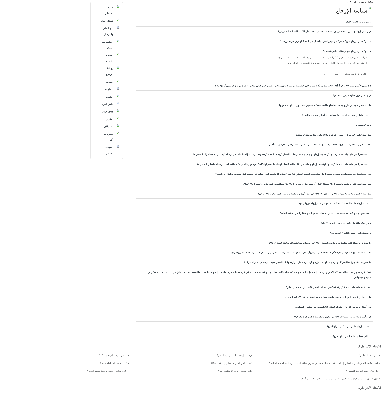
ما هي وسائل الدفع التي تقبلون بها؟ (235, 371)
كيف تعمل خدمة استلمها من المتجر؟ (234, 355)
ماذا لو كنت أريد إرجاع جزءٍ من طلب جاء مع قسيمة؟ (347, 51)
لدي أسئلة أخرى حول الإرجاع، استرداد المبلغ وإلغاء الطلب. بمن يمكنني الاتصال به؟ (333, 307)
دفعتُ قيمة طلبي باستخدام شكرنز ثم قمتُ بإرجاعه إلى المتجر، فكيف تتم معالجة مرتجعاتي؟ (328, 287)
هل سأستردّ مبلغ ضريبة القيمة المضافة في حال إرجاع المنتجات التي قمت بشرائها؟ (332, 316)
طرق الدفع (107, 104)
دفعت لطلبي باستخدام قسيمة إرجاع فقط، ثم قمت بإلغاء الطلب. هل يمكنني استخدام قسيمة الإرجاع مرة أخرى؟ (319, 144)
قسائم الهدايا (107, 21)
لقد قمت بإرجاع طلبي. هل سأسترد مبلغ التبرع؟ (349, 326)
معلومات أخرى (108, 137)
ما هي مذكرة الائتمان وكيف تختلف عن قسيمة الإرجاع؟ (346, 223)
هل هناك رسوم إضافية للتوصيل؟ (362, 371)
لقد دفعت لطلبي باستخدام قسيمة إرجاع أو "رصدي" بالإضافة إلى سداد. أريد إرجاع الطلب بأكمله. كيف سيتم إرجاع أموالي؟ (314, 193)
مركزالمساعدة (367, 2)
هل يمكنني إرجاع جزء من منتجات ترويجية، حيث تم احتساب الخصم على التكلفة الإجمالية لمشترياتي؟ (324, 31)
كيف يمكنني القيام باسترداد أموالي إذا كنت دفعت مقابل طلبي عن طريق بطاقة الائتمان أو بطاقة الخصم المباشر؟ (323, 363)
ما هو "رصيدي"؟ (363, 125)
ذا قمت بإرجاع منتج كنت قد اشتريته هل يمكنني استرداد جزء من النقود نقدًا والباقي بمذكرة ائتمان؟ (325, 213)
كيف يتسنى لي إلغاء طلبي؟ (113, 363)
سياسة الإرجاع (352, 2)
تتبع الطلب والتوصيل (108, 31)
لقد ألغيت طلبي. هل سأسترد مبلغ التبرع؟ (352, 336)
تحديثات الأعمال (109, 150)
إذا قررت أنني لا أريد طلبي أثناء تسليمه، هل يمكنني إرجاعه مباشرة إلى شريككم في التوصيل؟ (328, 297)
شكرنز (109, 119)
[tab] (254, 21)
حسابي (109, 82)
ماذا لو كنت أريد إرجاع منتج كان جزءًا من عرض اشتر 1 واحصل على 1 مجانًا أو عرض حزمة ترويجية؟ (325, 41)
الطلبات (109, 89)
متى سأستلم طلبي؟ (368, 355)
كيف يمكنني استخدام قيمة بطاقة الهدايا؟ (107, 371)
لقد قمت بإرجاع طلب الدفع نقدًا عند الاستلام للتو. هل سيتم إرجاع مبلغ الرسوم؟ (334, 203)
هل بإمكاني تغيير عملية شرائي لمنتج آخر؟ (352, 95)
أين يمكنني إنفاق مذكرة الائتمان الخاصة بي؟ (350, 233)
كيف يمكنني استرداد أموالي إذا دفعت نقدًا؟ (231, 363)
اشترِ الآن (108, 126)
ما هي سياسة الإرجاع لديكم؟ (358, 21)
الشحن (109, 96)
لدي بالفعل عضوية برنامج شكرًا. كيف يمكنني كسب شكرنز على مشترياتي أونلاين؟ (338, 378)
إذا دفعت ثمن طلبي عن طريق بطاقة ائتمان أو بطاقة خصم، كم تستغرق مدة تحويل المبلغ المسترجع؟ (325, 105)
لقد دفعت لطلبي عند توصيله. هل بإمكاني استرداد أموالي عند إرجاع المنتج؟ (336, 115)
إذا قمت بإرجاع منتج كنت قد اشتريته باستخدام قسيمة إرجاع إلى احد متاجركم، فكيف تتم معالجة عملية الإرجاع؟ (320, 242)
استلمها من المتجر (107, 44)
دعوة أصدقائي (109, 10)
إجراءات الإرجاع (109, 71)
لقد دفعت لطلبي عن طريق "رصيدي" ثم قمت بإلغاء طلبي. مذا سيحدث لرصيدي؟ (333, 134)
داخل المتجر (107, 111)
